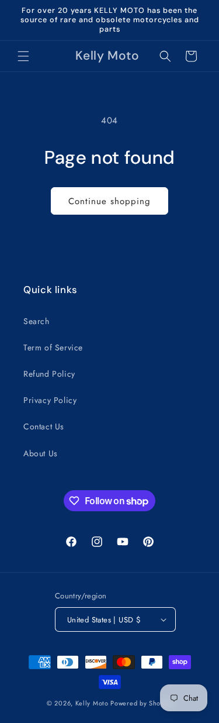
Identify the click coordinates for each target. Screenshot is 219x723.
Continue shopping (109, 201)
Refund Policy (49, 374)
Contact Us (43, 426)
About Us (40, 453)
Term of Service (53, 347)
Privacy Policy (50, 400)
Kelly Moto (92, 703)
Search (36, 321)
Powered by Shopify (141, 703)
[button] (23, 56)
